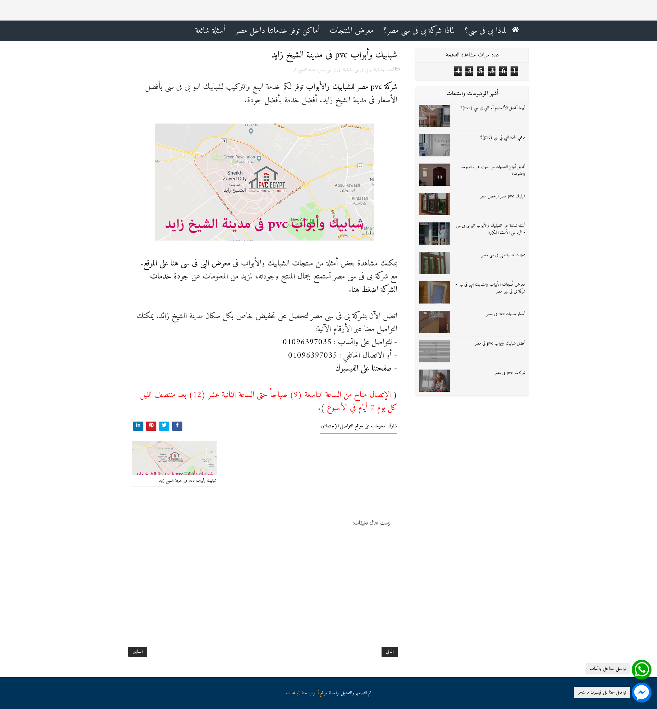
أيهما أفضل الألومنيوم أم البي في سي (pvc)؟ (493, 108)
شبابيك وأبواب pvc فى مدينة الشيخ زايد (188, 480)
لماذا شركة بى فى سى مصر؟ (419, 31)
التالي (390, 651)
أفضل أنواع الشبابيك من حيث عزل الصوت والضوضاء (493, 170)
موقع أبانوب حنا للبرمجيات (306, 693)
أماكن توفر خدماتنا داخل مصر (277, 31)
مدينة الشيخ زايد (304, 70)
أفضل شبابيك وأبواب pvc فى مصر (500, 343)
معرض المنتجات (352, 31)
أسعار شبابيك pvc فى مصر (505, 314)
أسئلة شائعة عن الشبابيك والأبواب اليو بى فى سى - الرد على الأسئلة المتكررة (490, 229)
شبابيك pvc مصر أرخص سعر (502, 196)
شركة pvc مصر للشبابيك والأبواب (351, 87)
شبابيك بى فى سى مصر (335, 70)
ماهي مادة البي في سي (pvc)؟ (502, 137)
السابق (138, 651)
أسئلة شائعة (210, 31)
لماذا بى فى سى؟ (485, 31)
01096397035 (307, 342)
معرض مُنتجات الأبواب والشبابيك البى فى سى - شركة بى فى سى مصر (490, 288)
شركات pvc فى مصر (509, 373)
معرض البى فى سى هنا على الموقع (186, 263)
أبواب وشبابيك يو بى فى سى (374, 70)
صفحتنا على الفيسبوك (363, 368)
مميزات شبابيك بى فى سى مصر (503, 255)
